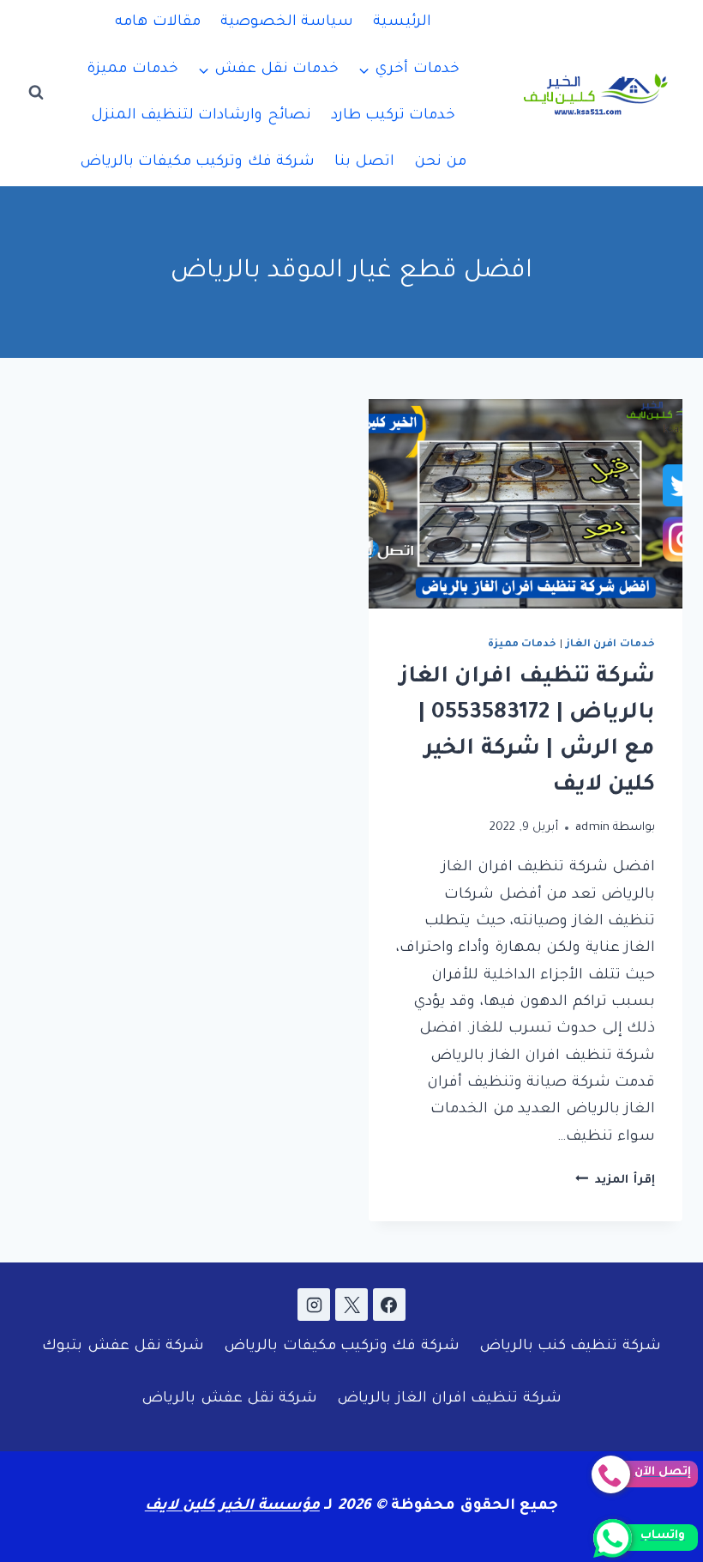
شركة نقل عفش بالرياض (229, 1399)
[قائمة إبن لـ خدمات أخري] (409, 69)
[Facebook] (389, 1304)
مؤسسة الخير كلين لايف (232, 1506)
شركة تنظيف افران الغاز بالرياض (449, 1399)
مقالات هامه (157, 23)
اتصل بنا (364, 162)
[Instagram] (313, 1304)
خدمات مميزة (132, 70)
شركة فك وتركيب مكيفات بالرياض (197, 162)
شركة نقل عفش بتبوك (123, 1347)
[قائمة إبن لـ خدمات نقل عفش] (268, 69)
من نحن (440, 162)
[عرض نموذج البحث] (36, 92)
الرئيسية (402, 23)
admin (592, 827)
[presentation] (525, 503)
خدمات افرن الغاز (610, 645)
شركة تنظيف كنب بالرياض (570, 1347)
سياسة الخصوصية (286, 23)
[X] (351, 1304)
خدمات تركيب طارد (393, 116)
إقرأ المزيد (615, 1180)
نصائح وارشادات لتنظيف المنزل (201, 116)
